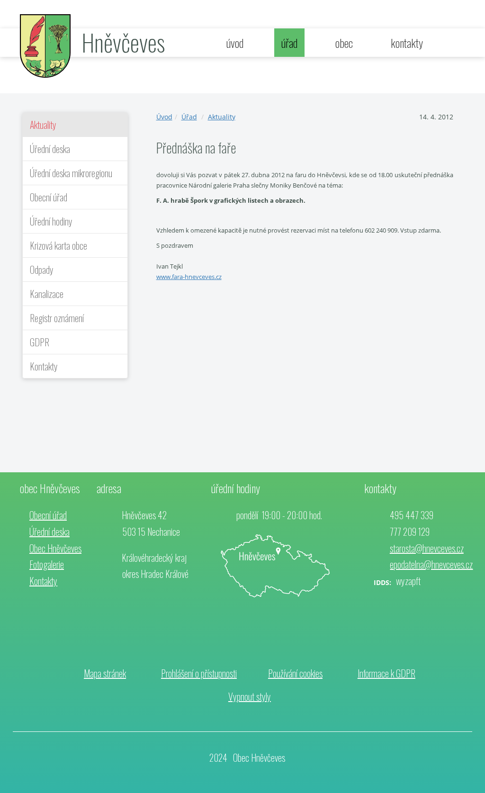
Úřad (189, 116)
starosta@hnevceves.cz (427, 548)
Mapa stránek (105, 673)
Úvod (164, 116)
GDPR (39, 342)
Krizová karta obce (58, 245)
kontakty (407, 42)
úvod (234, 42)
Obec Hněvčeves (55, 548)
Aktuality (43, 124)
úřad (289, 42)
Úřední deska (50, 149)
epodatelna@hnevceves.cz (431, 564)
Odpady (42, 269)
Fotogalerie (46, 564)
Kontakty (44, 366)
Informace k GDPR (386, 673)
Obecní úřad (48, 197)
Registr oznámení (57, 318)
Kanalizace (46, 294)
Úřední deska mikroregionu (71, 173)
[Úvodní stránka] (45, 45)
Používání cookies (295, 673)
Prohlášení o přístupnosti (199, 673)
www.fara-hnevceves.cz (189, 276)
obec (344, 42)
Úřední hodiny (51, 221)
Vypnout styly (249, 696)
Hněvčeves (123, 41)
